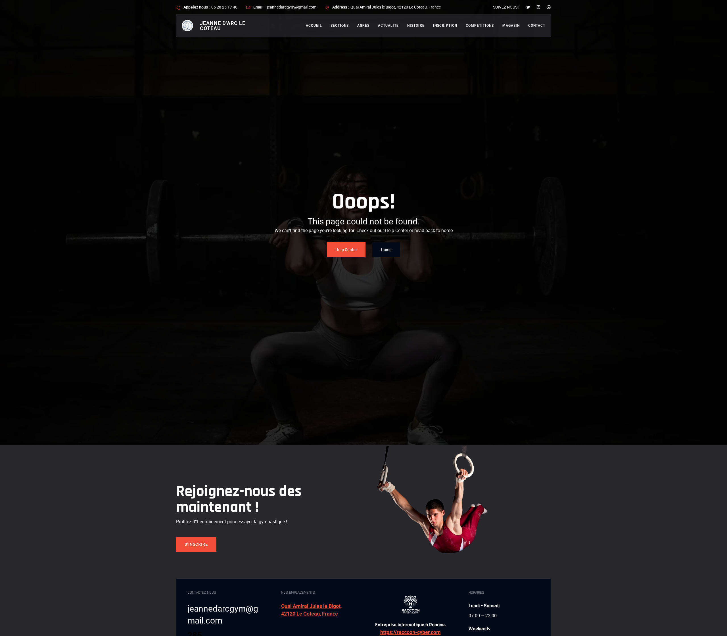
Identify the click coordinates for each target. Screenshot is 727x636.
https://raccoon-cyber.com (410, 632)
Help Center (346, 249)
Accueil (314, 25)
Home (386, 249)
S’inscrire (196, 544)
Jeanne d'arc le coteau (222, 26)
